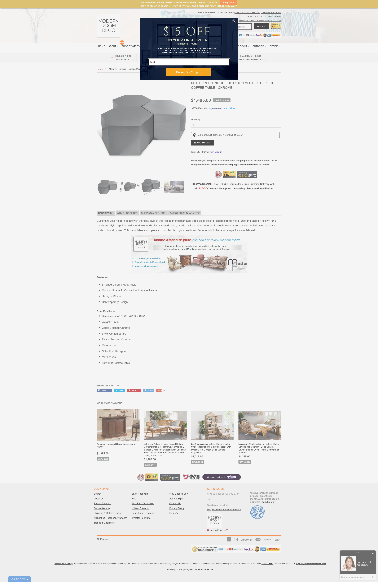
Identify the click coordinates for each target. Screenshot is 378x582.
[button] (234, 21)
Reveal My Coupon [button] (188, 72)
